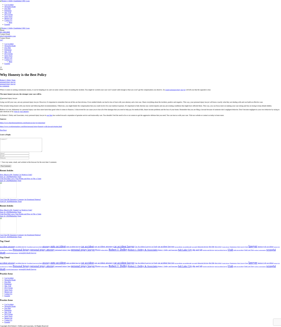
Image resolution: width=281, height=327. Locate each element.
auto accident (58, 246)
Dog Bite (7, 9)
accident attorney (7, 246)
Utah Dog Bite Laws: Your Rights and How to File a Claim (20, 179)
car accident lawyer (123, 246)
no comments (4, 86)
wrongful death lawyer (27, 253)
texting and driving (208, 250)
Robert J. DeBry (118, 249)
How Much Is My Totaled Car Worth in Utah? (16, 175)
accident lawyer (21, 247)
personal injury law (62, 250)
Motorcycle (8, 18)
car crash (194, 247)
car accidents (178, 247)
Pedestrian (8, 11)
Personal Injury (21, 249)
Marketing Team (15, 177)
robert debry (104, 250)
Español (7, 24)
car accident (87, 246)
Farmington (233, 247)
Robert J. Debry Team (7, 80)
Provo (98, 250)
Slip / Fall (7, 13)
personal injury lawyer (7, 82)
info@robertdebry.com (8, 36)
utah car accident (239, 250)
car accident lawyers (166, 246)
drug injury (218, 247)
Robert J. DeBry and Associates (167, 250)
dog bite (211, 247)
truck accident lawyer (221, 250)
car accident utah (187, 247)
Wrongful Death (10, 7)
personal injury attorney (42, 249)
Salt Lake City (185, 249)
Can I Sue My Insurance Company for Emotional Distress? (20, 199)
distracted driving (202, 247)
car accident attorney (103, 246)
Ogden (10, 250)
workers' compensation (260, 250)
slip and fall (197, 250)
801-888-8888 (5, 32)
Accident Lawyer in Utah (34, 247)
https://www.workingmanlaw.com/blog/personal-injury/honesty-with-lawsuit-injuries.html (31, 126)
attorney (46, 246)
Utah (230, 249)
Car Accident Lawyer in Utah (146, 247)
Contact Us (8, 20)
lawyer (253, 246)
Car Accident (9, 5)
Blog (10, 22)
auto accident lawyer (73, 247)
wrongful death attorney (12, 253)
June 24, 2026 (5, 177)
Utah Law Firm (249, 250)
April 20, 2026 (5, 201)
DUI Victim (8, 15)
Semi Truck (8, 16)
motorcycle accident (266, 247)
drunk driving (225, 247)
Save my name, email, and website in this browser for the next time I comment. (29, 162)
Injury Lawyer (241, 247)
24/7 (1, 40)
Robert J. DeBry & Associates (143, 249)
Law (246, 247)
